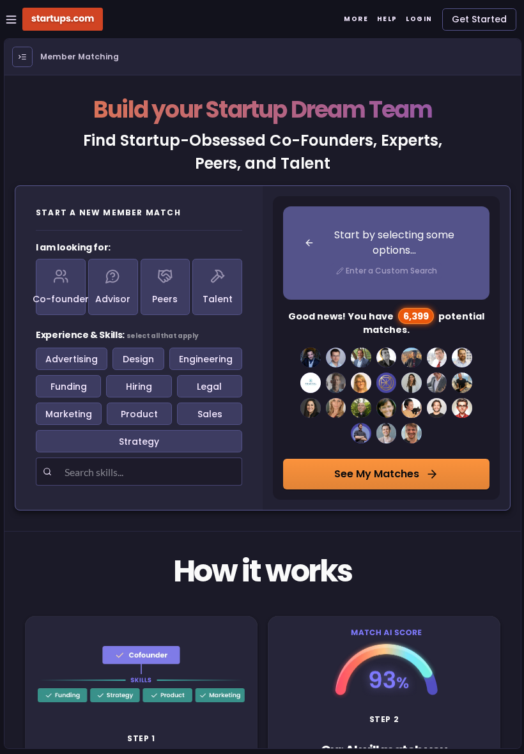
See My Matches (376, 473)
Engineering (206, 359)
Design (138, 359)
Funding (68, 386)
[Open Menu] (22, 57)
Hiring (139, 386)
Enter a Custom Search (391, 270)
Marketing (68, 414)
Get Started (479, 19)
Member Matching (79, 56)
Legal (209, 386)
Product (139, 414)
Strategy (139, 441)
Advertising (71, 359)
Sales (209, 414)
